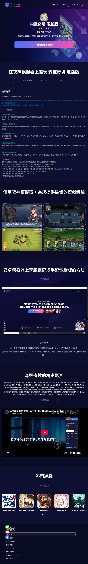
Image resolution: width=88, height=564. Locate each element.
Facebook (10, 548)
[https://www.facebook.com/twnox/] (7, 537)
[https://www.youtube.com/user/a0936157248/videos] (7, 532)
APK (61, 80)
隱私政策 (9, 558)
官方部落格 (10, 541)
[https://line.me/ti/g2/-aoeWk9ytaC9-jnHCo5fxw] (7, 527)
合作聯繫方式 (11, 552)
